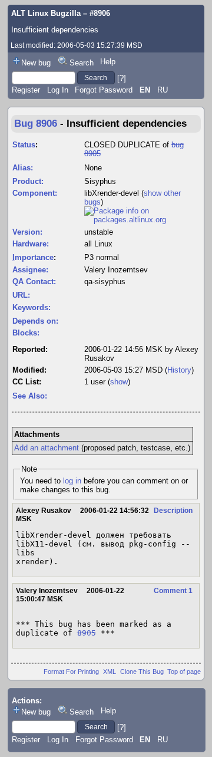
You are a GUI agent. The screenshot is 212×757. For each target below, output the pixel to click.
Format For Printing (71, 671)
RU (162, 89)
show (119, 381)
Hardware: (30, 243)
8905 (86, 632)
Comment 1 (173, 591)
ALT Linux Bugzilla (46, 13)
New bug (36, 62)
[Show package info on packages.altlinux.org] (142, 219)
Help (107, 61)
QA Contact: (34, 281)
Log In (57, 89)
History (179, 370)
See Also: (29, 395)
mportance (33, 257)
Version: (27, 232)
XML (109, 671)
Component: (34, 193)
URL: (21, 295)
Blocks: (25, 332)
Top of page (184, 671)
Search (81, 62)
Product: (28, 181)
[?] (121, 77)
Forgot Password (103, 89)
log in (72, 480)
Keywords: (31, 307)
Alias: (22, 167)
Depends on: (35, 321)
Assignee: (30, 269)
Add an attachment (46, 447)
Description (173, 510)
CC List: (26, 381)
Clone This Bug (142, 671)
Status (23, 144)
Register (26, 89)
